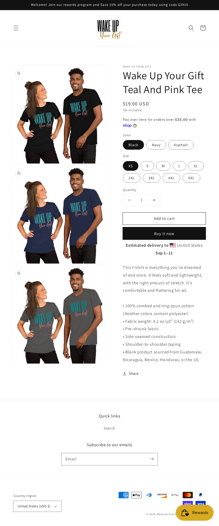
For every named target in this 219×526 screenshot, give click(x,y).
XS (130, 166)
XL (196, 166)
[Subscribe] (152, 459)
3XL (151, 178)
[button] (16, 28)
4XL (171, 178)
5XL (191, 178)
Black (133, 144)
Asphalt (181, 144)
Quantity (129, 190)
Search (109, 428)
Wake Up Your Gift (168, 514)
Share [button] (134, 373)
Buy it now (164, 233)
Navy (156, 144)
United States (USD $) (34, 506)
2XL (131, 178)
